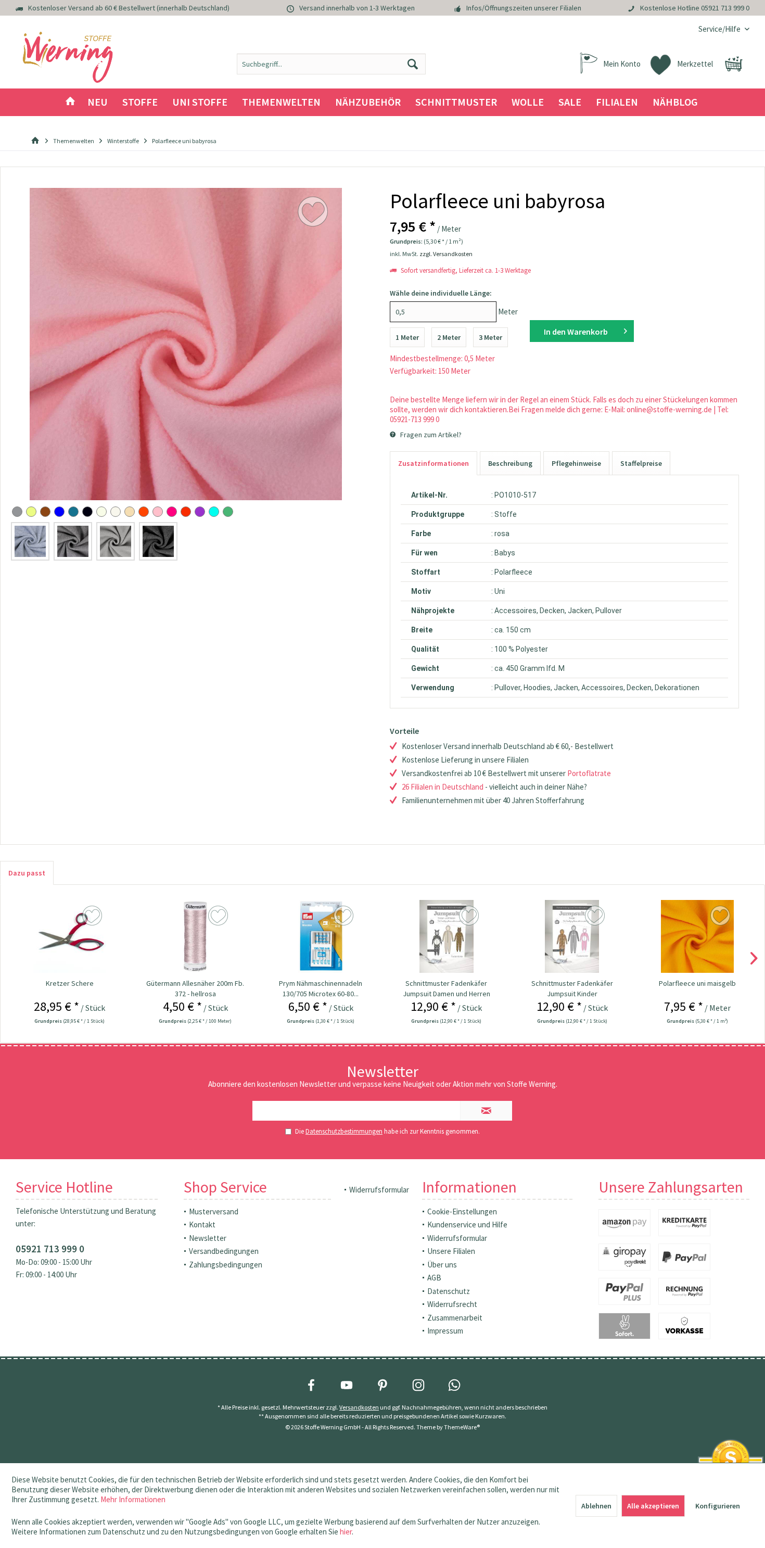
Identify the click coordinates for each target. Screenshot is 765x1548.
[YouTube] (346, 1385)
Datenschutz (448, 1291)
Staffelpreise (641, 463)
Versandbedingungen (224, 1251)
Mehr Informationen (132, 1499)
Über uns (442, 1265)
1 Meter (407, 337)
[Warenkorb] (733, 64)
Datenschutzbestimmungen (343, 1131)
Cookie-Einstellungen (462, 1211)
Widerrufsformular (379, 1190)
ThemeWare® (462, 1427)
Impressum (445, 1331)
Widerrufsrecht (452, 1304)
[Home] (70, 102)
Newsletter (207, 1238)
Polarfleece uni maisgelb (697, 983)
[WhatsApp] (454, 1385)
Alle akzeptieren (653, 1506)
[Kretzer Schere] (69, 936)
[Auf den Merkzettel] (93, 916)
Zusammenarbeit (454, 1318)
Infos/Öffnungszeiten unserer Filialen (523, 7)
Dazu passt (26, 873)
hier (346, 1532)
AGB (434, 1278)
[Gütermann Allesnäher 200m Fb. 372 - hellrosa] (195, 936)
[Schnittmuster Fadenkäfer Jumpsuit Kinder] (572, 936)
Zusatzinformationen (433, 463)
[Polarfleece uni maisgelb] (697, 936)
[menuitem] (720, 28)
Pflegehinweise (576, 463)
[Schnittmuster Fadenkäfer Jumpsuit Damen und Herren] (446, 936)
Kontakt (202, 1224)
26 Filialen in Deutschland (442, 787)
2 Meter (449, 337)
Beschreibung (510, 463)
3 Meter (490, 337)
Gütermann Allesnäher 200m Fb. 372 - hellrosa (195, 988)
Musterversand (213, 1211)
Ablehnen (596, 1506)
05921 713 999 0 (725, 7)
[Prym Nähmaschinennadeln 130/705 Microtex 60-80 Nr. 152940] (321, 936)
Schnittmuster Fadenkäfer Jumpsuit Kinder (572, 988)
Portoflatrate (589, 773)
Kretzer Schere (70, 983)
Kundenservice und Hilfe (467, 1224)
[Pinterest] (382, 1385)
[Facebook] (311, 1385)
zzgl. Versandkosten (446, 254)
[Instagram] (418, 1385)
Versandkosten (359, 1407)
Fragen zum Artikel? (430, 434)
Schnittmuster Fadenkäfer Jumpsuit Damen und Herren (446, 988)
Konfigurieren (717, 1506)
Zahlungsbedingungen (225, 1265)
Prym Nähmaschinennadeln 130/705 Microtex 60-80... (320, 988)
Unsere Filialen (451, 1251)
